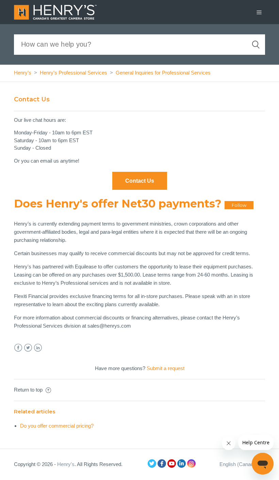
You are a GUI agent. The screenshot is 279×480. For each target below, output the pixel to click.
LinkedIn (38, 348)
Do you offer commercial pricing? (57, 426)
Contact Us (139, 181)
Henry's (22, 73)
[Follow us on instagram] (191, 463)
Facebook (18, 348)
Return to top (29, 390)
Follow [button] (239, 205)
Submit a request (165, 368)
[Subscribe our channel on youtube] (171, 463)
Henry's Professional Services (73, 73)
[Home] (55, 11)
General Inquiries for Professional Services (163, 73)
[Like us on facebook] (162, 463)
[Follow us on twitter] (152, 463)
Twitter (28, 348)
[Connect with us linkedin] (181, 463)
